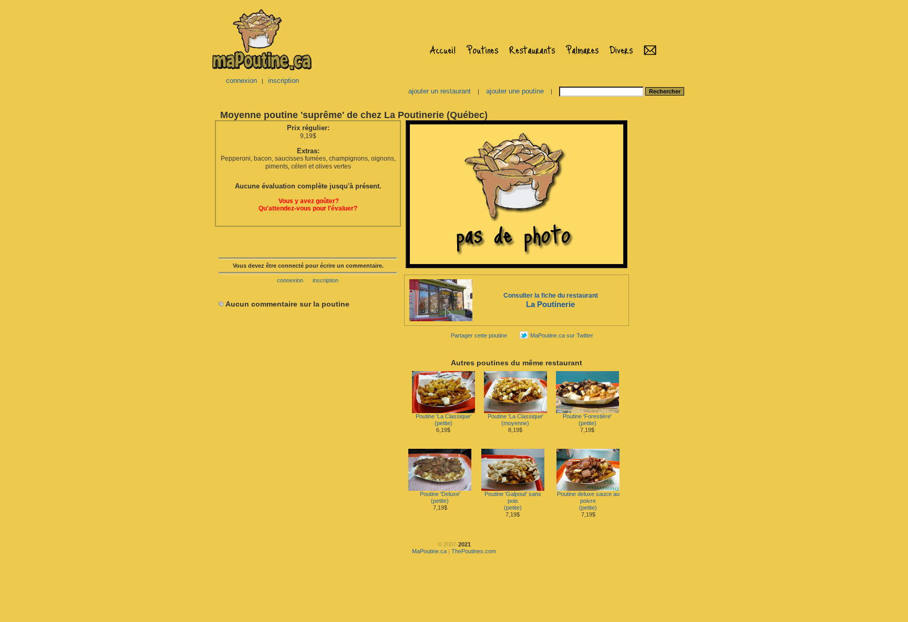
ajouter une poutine (515, 91)
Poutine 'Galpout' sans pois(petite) (512, 501)
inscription (283, 81)
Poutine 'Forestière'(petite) (587, 419)
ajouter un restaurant (439, 91)
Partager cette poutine (479, 335)
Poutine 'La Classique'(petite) (443, 419)
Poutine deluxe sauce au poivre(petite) (588, 501)
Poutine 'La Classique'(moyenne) (515, 419)
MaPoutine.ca (429, 551)
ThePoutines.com (473, 551)
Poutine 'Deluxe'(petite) (440, 497)
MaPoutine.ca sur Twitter (561, 335)
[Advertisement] (663, 276)
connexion (241, 81)
